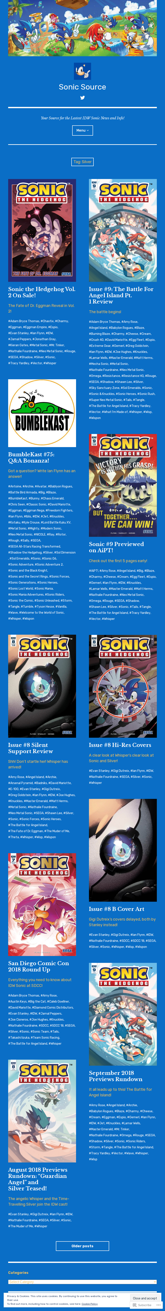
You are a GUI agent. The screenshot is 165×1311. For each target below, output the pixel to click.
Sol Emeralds (132, 388)
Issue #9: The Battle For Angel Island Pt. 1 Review (121, 295)
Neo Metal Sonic (52, 351)
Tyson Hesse (45, 606)
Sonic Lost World (21, 588)
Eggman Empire (36, 327)
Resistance (112, 376)
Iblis (28, 516)
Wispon (96, 418)
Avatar (42, 486)
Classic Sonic (37, 504)
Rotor (62, 534)
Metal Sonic (40, 345)
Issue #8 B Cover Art (116, 909)
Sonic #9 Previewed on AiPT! (116, 547)
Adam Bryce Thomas (24, 321)
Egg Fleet (137, 340)
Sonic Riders (55, 594)
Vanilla (62, 606)
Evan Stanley (19, 333)
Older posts (82, 1246)
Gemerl (119, 346)
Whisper (51, 363)
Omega (96, 376)
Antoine (15, 486)
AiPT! (94, 571)
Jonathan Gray (45, 339)
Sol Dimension (66, 552)
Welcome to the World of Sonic (42, 613)
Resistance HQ (134, 376)
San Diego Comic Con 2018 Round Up (38, 966)
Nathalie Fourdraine (23, 351)
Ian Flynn (38, 333)
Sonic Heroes (127, 394)
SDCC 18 (138, 941)
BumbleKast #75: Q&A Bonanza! (31, 457)
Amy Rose (131, 322)
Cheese (133, 334)
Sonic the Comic (21, 600)
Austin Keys (18, 1001)
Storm (67, 600)
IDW (50, 333)
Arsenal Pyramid (21, 783)
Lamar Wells (99, 358)
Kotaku (15, 522)
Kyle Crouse (32, 522)
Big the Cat (38, 1001)
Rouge (70, 351)
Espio (54, 327)
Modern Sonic (52, 528)
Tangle (139, 400)
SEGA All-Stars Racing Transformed (35, 546)
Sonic (51, 357)
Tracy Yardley (19, 363)
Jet (45, 516)
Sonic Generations (23, 582)
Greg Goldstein (138, 346)
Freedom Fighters (60, 510)
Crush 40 (97, 340)
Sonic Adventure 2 (50, 564)
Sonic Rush (147, 394)
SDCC (125, 941)
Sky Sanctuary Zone (105, 388)
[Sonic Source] (82, 28)
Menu (81, 130)
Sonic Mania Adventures (27, 594)
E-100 (14, 789)
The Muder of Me (57, 831)
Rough (14, 540)
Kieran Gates (19, 345)
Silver (40, 357)
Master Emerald (122, 358)
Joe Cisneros (19, 1019)
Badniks (41, 783)
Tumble (28, 606)
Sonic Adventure (22, 564)
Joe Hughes (123, 352)
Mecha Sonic (99, 364)
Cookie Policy (90, 1303)
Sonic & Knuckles (103, 394)
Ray (51, 534)
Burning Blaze (100, 334)
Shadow (27, 357)
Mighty (34, 528)
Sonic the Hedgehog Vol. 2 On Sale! (41, 292)
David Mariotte (117, 340)
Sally (26, 540)
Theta (14, 837)
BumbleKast (18, 498)
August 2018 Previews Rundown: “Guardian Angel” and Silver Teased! (37, 1179)
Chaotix (48, 321)
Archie (29, 486)
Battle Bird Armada (23, 492)
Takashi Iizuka (19, 1037)
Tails (128, 400)
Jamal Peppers (20, 339)
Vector (37, 363)
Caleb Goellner (59, 1001)
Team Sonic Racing (46, 1037)
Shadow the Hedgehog (26, 552)
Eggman (16, 327)
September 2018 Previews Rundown (115, 1076)
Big (42, 492)
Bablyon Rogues (61, 486)
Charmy (62, 321)
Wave (14, 613)
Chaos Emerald (53, 498)
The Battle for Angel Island (109, 406)
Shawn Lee (124, 382)
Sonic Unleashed (48, 600)
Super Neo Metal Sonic (106, 400)
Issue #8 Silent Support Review (30, 748)
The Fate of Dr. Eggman (26, 831)
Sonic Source (82, 86)
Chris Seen (17, 504)
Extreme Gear (101, 346)
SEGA (14, 357)
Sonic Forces (60, 576)
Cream (146, 334)
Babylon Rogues (122, 328)
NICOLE (41, 534)
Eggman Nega (34, 510)
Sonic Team (41, 1031)
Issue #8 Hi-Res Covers (120, 745)
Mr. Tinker (57, 345)
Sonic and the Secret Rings (29, 576)
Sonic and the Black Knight (28, 570)
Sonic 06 (50, 558)
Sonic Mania (45, 588)
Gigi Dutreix (52, 789)
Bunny (35, 498)
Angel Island (99, 328)
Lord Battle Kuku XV (56, 522)
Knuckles (141, 352)
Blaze (140, 328)
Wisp (148, 412)
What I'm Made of (116, 412)
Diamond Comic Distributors (53, 1007)
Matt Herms (144, 358)
